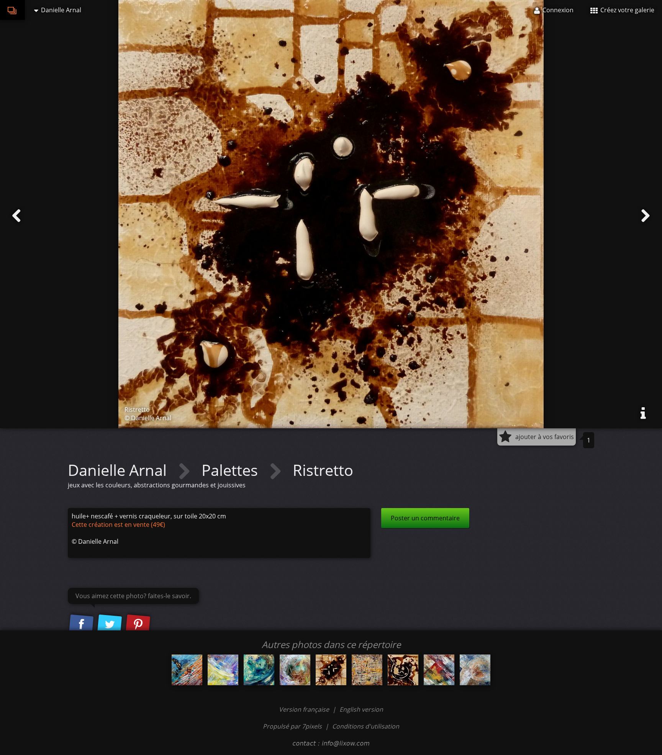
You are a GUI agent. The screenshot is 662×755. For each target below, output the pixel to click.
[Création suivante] (645, 216)
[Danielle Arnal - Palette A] (439, 670)
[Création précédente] (16, 216)
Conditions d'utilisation (365, 726)
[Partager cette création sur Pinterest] (138, 625)
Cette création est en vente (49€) (118, 524)
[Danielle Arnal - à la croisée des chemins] (475, 670)
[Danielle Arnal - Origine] (295, 670)
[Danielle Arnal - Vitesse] (187, 670)
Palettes (232, 469)
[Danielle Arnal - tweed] (367, 670)
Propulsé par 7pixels (292, 726)
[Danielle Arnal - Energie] (259, 670)
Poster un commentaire (425, 518)
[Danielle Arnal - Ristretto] (331, 670)
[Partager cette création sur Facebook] (81, 625)
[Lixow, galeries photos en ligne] (12, 10)
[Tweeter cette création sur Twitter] (109, 625)
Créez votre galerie (626, 10)
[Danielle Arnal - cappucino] (403, 670)
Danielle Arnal (119, 469)
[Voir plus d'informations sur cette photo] (643, 413)
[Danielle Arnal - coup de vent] (223, 670)
